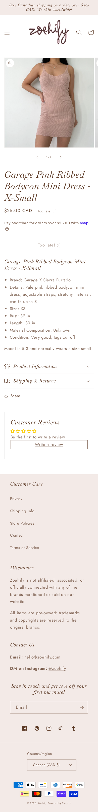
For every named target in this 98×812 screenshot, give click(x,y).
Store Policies (22, 523)
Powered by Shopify (59, 803)
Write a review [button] (49, 444)
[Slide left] (37, 157)
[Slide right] (60, 157)
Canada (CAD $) (46, 764)
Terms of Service (24, 547)
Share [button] (15, 396)
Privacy (16, 498)
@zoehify (57, 668)
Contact (17, 535)
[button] (7, 32)
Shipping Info (22, 511)
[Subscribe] (82, 707)
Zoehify (43, 803)
